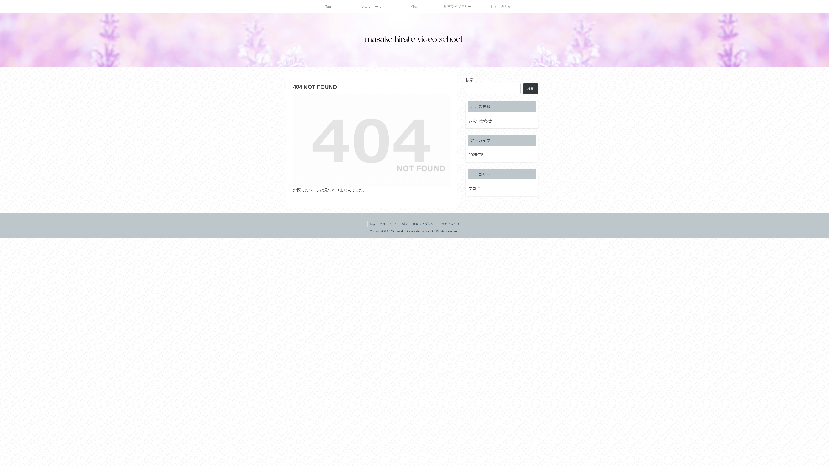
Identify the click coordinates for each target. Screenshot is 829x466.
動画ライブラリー (425, 224)
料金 (405, 224)
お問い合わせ (480, 121)
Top (372, 224)
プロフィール (388, 224)
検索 (469, 80)
